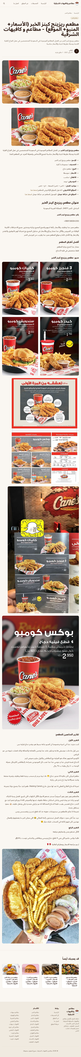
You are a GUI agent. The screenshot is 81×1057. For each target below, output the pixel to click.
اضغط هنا (28, 194)
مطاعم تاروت (15, 1033)
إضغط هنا (34, 190)
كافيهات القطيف (34, 1042)
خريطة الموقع (55, 1024)
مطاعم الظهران (34, 1033)
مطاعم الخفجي (14, 1021)
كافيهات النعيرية (14, 1036)
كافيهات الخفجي (14, 1030)
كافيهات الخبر (35, 1018)
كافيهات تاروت (14, 1039)
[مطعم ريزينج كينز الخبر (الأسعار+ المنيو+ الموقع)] (40, 127)
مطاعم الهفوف (14, 1015)
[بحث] (4, 3)
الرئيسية (43, 3)
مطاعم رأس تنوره (14, 1027)
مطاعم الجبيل (35, 1027)
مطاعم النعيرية (14, 1018)
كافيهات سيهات (14, 1024)
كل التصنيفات (54, 1015)
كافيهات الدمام (34, 1024)
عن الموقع (25, 3)
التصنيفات (34, 3)
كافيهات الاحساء (34, 1039)
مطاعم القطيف (34, 1030)
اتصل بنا (16, 3)
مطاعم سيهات (14, 1012)
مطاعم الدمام (35, 1015)
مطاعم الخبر (68, 13)
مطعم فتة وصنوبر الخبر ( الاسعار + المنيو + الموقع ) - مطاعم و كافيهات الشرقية (71, 981)
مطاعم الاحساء (34, 1021)
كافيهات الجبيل (34, 1036)
